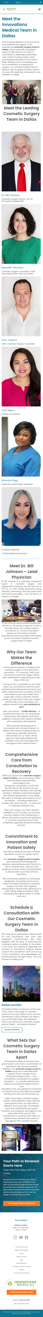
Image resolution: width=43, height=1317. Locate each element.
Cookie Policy (27, 1313)
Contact (21, 1270)
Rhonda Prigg (10, 480)
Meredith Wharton (13, 267)
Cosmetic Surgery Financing (21, 1266)
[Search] (40, 2)
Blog (21, 1260)
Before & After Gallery (21, 1250)
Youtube (14, 597)
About (21, 1253)
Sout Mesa (8, 410)
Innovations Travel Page (21, 1273)
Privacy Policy (35, 1312)
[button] (39, 9)
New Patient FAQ (22, 1263)
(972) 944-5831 (24, 1300)
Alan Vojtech (9, 340)
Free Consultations (29, 954)
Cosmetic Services (21, 1247)
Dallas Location (12, 1030)
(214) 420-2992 (24, 1304)
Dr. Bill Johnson (11, 195)
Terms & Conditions (17, 1313)
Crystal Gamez (10, 549)
